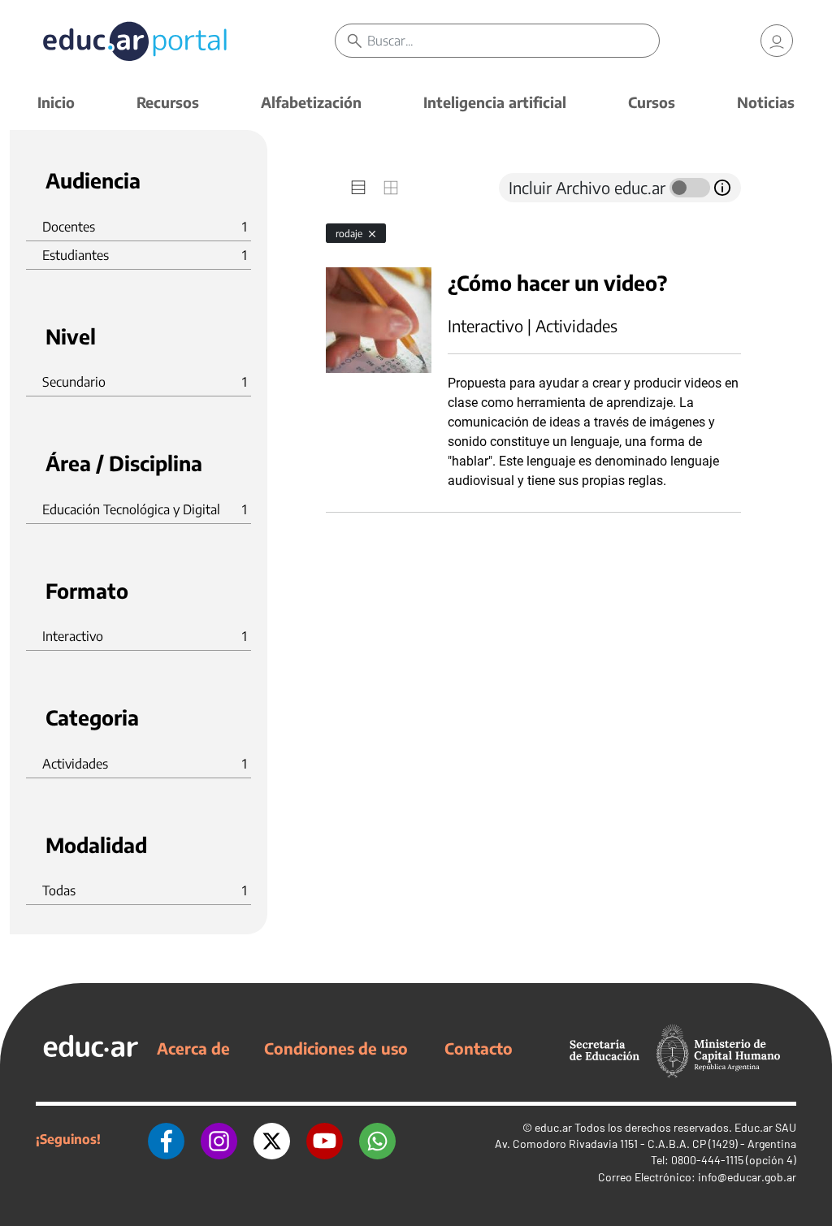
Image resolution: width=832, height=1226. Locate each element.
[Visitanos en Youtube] (324, 1139)
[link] (776, 40)
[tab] (358, 187)
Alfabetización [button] (311, 102)
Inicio (56, 102)
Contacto (478, 1048)
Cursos (651, 102)
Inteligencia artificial (494, 102)
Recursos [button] (167, 102)
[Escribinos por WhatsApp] (377, 1139)
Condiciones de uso (336, 1048)
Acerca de (193, 1048)
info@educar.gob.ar (747, 1177)
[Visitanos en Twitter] (272, 1139)
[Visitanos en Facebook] (166, 1139)
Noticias (766, 102)
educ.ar (553, 1127)
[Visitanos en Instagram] (219, 1139)
